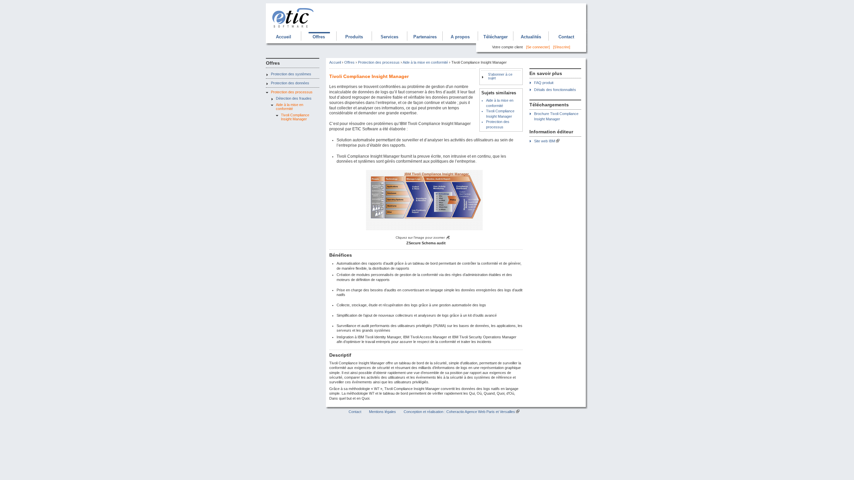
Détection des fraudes (294, 98)
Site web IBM (544, 141)
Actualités (531, 36)
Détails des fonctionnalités (555, 90)
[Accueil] (293, 29)
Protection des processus (292, 92)
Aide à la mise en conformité (289, 107)
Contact (566, 36)
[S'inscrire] (561, 47)
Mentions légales (382, 412)
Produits (354, 36)
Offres (319, 36)
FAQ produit (543, 83)
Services (389, 36)
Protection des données (290, 83)
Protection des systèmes (291, 74)
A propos (460, 36)
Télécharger (495, 36)
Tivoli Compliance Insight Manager (295, 117)
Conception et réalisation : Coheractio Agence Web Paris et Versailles (459, 412)
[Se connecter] (538, 47)
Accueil (283, 36)
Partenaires (425, 36)
